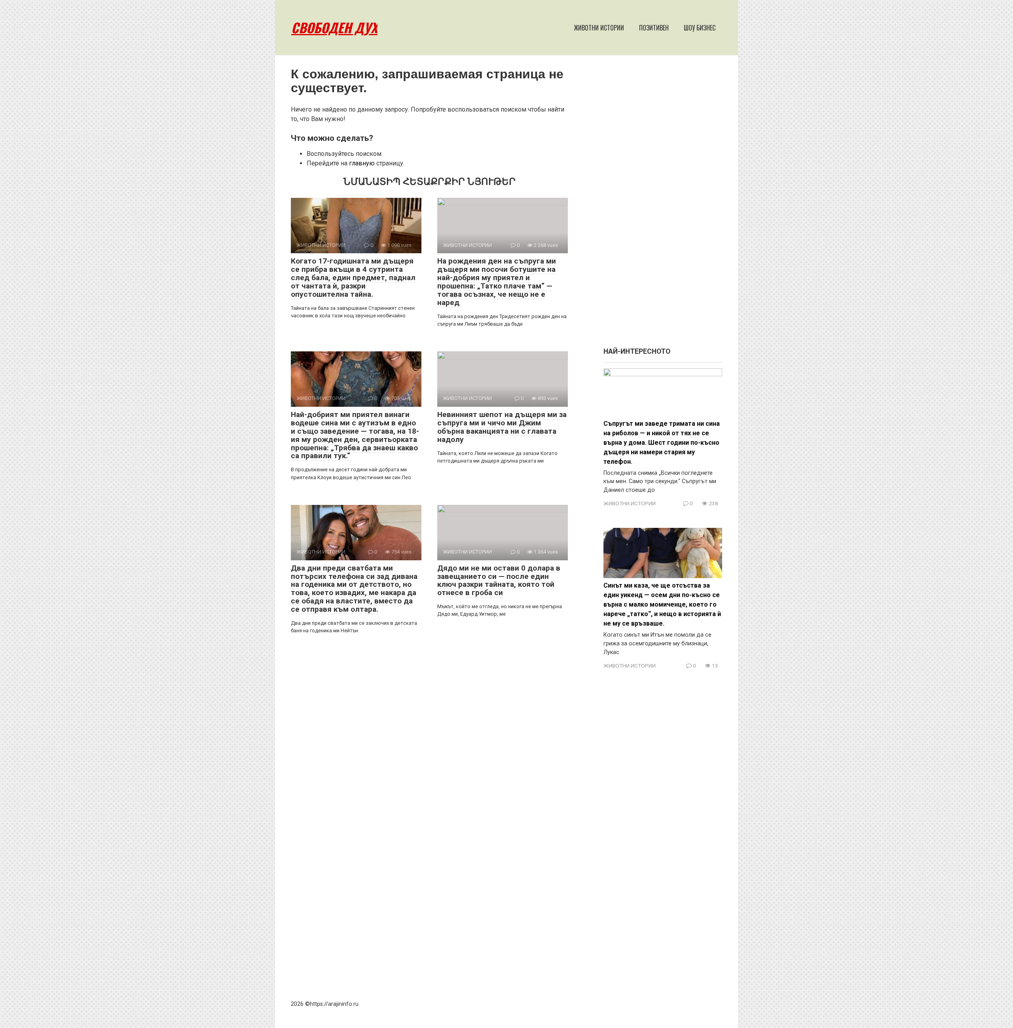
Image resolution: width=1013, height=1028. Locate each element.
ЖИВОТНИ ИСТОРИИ (599, 27)
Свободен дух (334, 27)
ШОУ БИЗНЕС (699, 27)
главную (362, 163)
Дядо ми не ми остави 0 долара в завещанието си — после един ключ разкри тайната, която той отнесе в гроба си (498, 580)
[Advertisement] (662, 205)
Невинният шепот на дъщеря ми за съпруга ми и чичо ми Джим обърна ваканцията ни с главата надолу (502, 427)
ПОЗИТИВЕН (654, 27)
